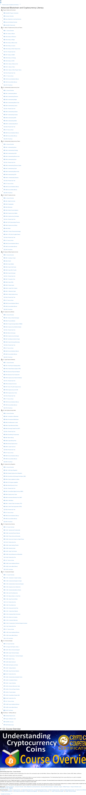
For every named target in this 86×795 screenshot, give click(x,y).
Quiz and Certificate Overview (47, 786)
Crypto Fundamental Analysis (57, 791)
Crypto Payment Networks (7, 791)
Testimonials (55, 786)
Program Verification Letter (76, 786)
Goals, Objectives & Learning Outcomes (32, 786)
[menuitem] (1, 3)
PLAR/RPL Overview (4, 788)
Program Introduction (10, 786)
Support (60, 786)
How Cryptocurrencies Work (19, 791)
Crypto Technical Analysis (71, 791)
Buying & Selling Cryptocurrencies (68, 789)
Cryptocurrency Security (44, 791)
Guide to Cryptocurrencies (54, 789)
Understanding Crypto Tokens (41, 789)
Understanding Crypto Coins (27, 789)
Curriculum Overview (19, 786)
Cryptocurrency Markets (81, 789)
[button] (1, 1)
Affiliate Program (66, 786)
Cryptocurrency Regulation (32, 791)
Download (3, 769)
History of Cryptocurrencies (14, 789)
